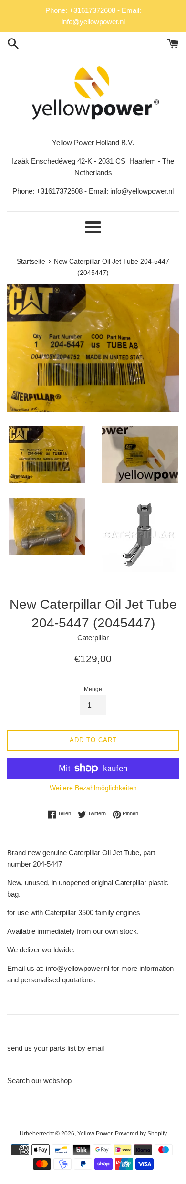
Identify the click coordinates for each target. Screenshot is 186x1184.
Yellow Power (94, 1133)
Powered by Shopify (141, 1133)
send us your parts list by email (55, 1048)
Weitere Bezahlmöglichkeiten (93, 788)
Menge (93, 689)
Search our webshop (39, 1080)
